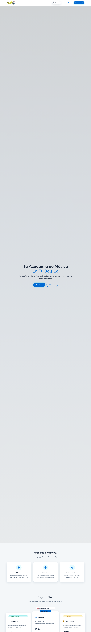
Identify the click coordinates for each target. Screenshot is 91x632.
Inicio (64, 2)
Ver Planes (40, 284)
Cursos (69, 2)
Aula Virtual (79, 2)
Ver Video (52, 284)
